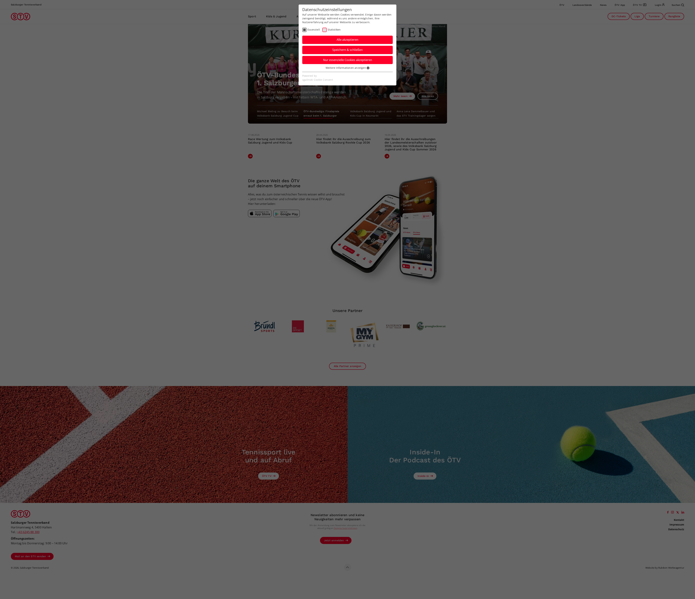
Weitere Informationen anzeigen (346, 67)
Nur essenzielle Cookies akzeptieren (347, 60)
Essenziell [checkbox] (314, 29)
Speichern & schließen (347, 50)
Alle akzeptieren (347, 40)
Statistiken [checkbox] (334, 29)
